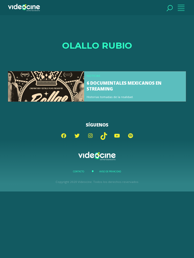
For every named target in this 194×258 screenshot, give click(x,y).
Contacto (78, 171)
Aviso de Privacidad (110, 171)
